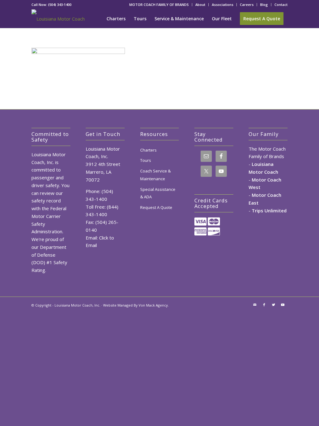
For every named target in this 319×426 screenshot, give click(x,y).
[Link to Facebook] (264, 304)
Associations (222, 4)
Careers (247, 4)
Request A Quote (156, 207)
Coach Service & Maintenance (155, 175)
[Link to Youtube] (283, 304)
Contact (281, 4)
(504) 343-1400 (59, 4)
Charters (148, 150)
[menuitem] (159, 4)
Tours (145, 160)
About (200, 4)
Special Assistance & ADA (157, 193)
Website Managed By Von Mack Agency (135, 305)
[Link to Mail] (254, 304)
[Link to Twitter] (273, 304)
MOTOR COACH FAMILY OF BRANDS (159, 4)
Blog (264, 4)
